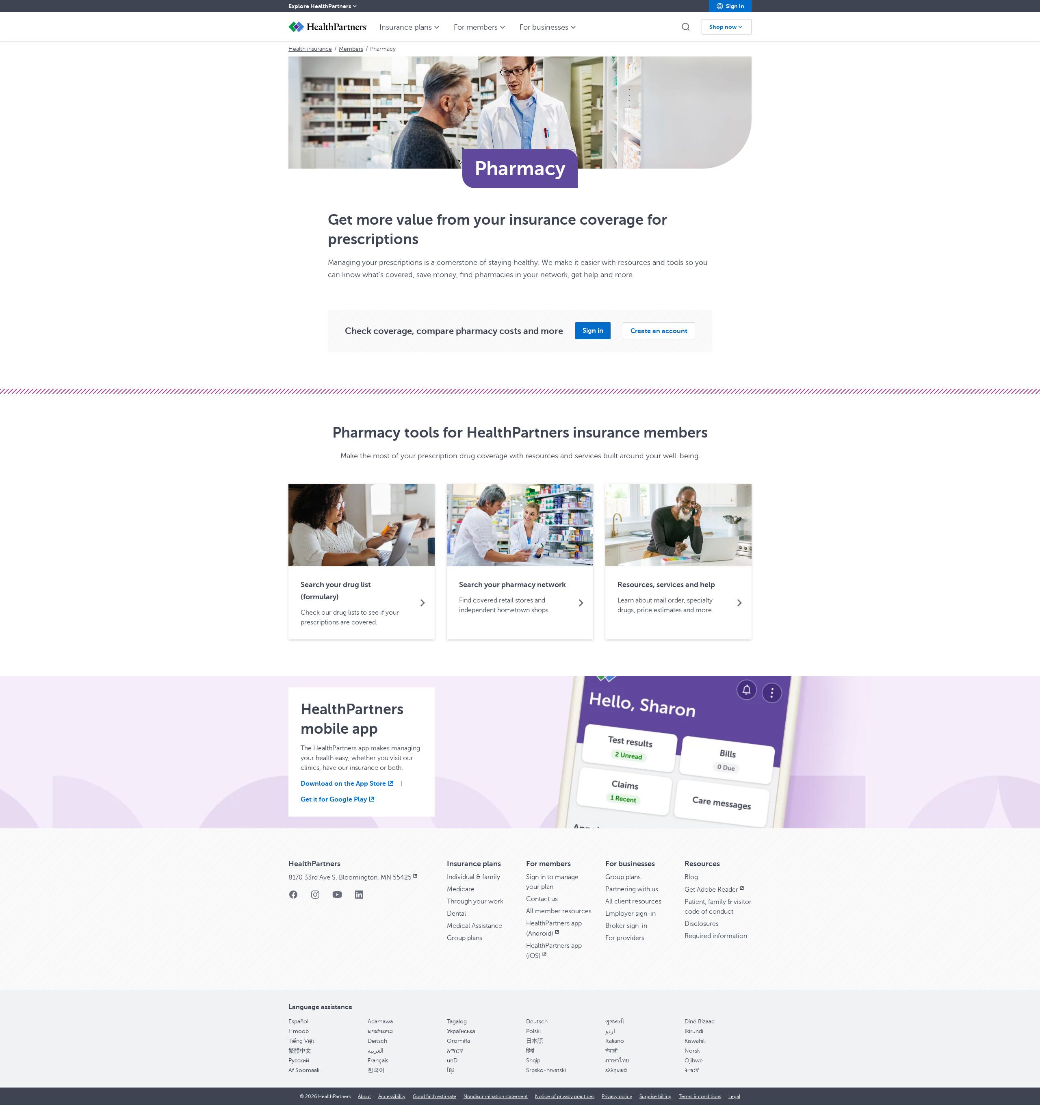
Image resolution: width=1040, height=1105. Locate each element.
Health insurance (310, 49)
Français (378, 1060)
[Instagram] (315, 897)
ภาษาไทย (617, 1060)
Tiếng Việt (301, 1041)
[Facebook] (293, 897)
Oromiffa (458, 1041)
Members (351, 49)
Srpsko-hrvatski (546, 1070)
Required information (716, 936)
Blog (691, 877)
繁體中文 (299, 1051)
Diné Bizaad (700, 1021)
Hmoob (298, 1031)
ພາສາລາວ (380, 1031)
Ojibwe (694, 1060)
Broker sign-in (626, 926)
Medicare (460, 889)
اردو (610, 1031)
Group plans (464, 938)
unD (452, 1060)
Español (298, 1021)
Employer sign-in (630, 913)
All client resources (633, 901)
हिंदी (530, 1051)
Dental (456, 913)
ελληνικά (616, 1070)
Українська (461, 1031)
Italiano (614, 1041)
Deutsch (537, 1021)
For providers (624, 938)
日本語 (534, 1041)
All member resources (559, 911)
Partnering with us (631, 889)
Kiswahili (695, 1041)
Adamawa (380, 1021)
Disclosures (702, 923)
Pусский (298, 1060)
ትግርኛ (692, 1070)
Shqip (533, 1060)
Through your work (475, 901)
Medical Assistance (474, 926)
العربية (376, 1051)
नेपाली (611, 1051)
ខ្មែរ (450, 1070)
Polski (533, 1031)
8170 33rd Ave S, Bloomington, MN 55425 (350, 877)
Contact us (542, 899)
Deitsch (377, 1041)
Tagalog (457, 1021)
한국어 (376, 1070)
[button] (730, 6)
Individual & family (473, 877)
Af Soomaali (303, 1070)
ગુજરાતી (614, 1021)
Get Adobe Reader (711, 889)
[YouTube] (337, 897)
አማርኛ (455, 1051)
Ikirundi (694, 1031)
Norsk (692, 1051)
